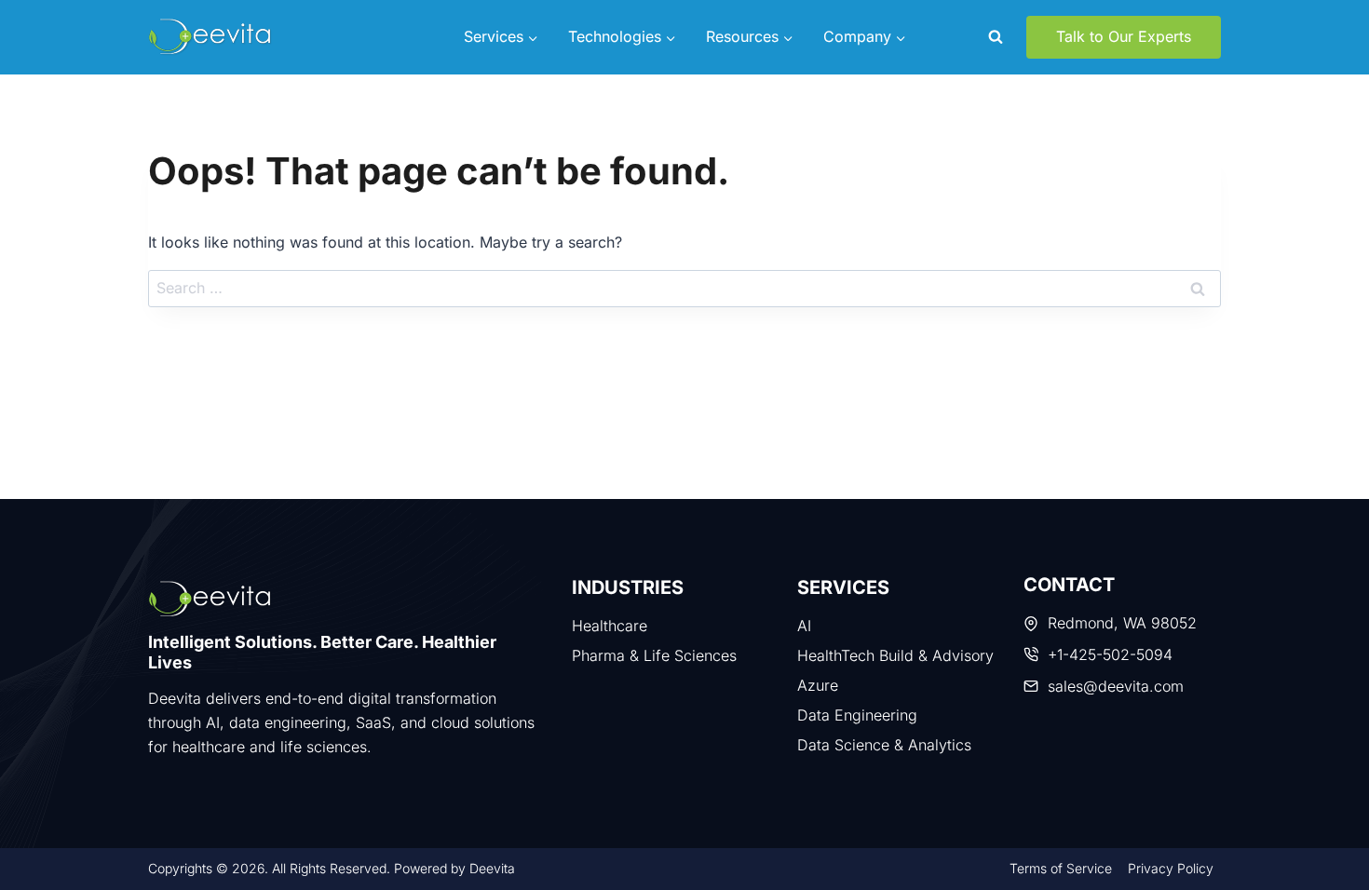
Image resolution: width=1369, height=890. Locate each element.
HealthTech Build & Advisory (895, 655)
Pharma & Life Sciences (654, 655)
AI (804, 625)
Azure (817, 685)
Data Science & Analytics (884, 744)
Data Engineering (857, 715)
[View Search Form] (995, 37)
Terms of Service (1061, 868)
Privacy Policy (1170, 868)
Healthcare (609, 625)
